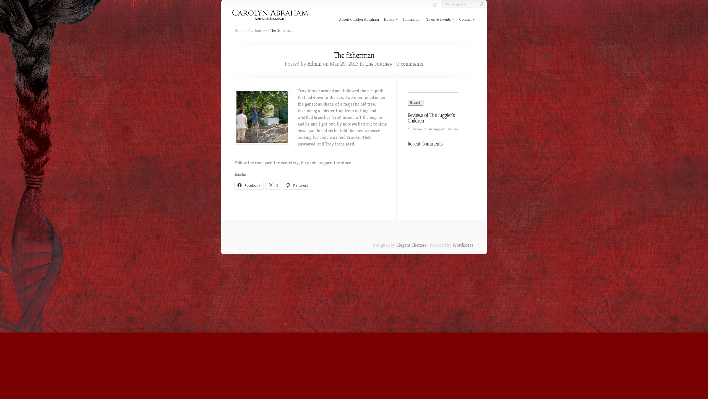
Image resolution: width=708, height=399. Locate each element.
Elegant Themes (411, 245)
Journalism (411, 19)
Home (239, 30)
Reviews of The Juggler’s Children (435, 129)
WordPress (462, 245)
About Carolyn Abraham (359, 19)
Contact (465, 19)
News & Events (438, 19)
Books (389, 19)
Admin (315, 63)
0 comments (409, 63)
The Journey (257, 30)
